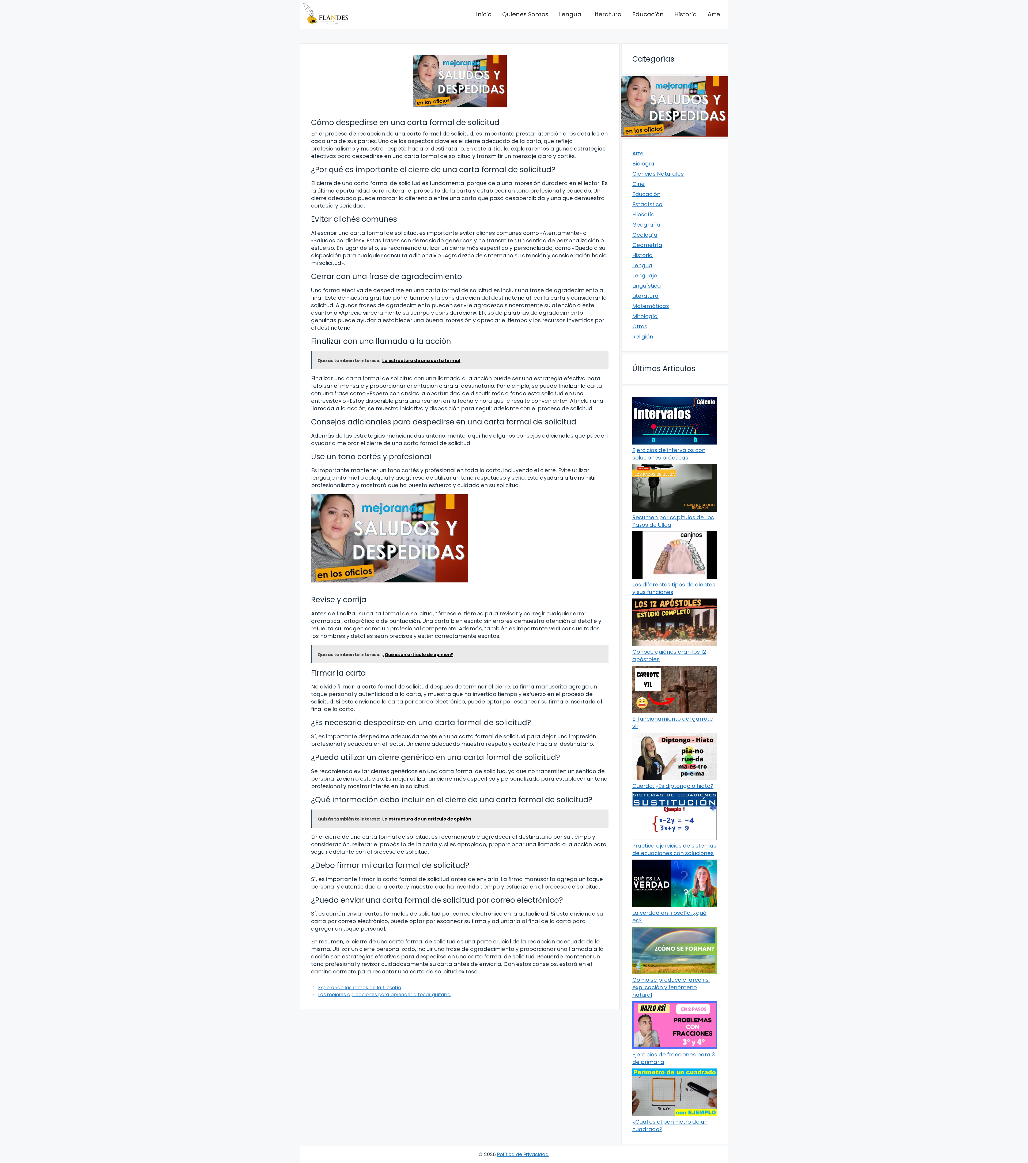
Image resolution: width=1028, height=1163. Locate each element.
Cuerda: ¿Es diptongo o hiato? (672, 786)
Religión (642, 336)
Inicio (484, 14)
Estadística (647, 204)
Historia (685, 14)
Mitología (645, 316)
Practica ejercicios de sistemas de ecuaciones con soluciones (674, 849)
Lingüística (646, 285)
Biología (643, 163)
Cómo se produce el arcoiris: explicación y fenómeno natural (671, 987)
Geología (644, 235)
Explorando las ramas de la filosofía (359, 987)
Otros (639, 326)
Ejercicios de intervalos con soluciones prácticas (668, 453)
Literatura (607, 14)
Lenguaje (644, 275)
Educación (648, 14)
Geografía (646, 224)
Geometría (647, 245)
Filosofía (643, 214)
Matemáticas (650, 306)
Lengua (570, 14)
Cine (638, 184)
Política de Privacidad (523, 1154)
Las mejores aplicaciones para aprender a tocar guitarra (384, 994)
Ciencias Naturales (658, 174)
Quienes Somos (525, 14)
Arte (714, 14)
